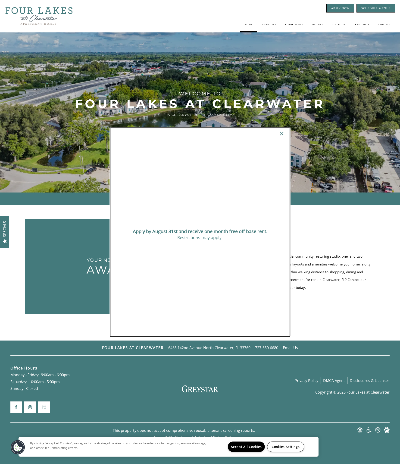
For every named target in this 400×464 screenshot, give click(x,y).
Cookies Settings (286, 447)
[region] (169, 447)
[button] (17, 447)
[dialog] (200, 232)
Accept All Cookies (246, 447)
